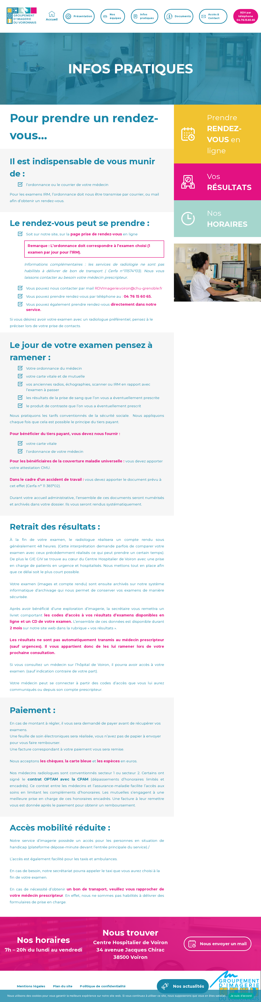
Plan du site (63, 986)
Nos (227, 219)
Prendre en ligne (224, 134)
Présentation (83, 16)
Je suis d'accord (241, 995)
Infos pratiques (147, 16)
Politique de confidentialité (102, 986)
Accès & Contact (213, 16)
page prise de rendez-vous (96, 234)
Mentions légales (31, 986)
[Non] (256, 996)
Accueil (52, 19)
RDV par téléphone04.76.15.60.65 (246, 16)
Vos (229, 182)
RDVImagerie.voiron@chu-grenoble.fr (128, 288)
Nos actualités (188, 986)
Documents (183, 16)
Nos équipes (115, 16)
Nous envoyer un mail (223, 943)
